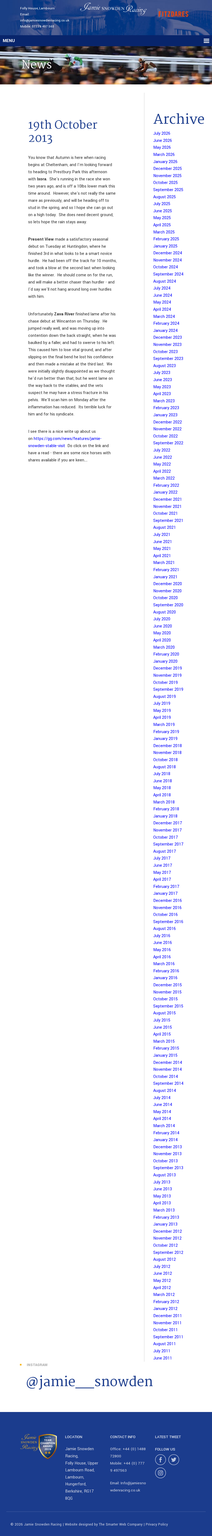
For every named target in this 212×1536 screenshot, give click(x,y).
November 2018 (167, 753)
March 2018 (164, 802)
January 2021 (165, 577)
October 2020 (165, 598)
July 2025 (161, 204)
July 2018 (161, 774)
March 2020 (164, 647)
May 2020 (162, 633)
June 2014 (162, 1105)
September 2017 (168, 844)
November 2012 (167, 1238)
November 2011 (167, 1323)
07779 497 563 (43, 26)
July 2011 (161, 1351)
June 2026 (162, 141)
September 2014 (168, 1083)
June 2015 (162, 1027)
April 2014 (162, 1119)
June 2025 (162, 211)
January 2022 (165, 492)
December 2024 (167, 253)
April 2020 (162, 640)
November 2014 (167, 1069)
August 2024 (164, 281)
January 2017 (165, 893)
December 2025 (167, 169)
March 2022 (164, 478)
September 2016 (168, 922)
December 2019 (167, 668)
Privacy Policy (157, 1524)
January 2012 (165, 1309)
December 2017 (167, 823)
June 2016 (162, 943)
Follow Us (165, 1449)
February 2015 (166, 1048)
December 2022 (167, 422)
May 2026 (162, 147)
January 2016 (165, 978)
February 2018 (166, 809)
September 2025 (168, 190)
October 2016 (165, 915)
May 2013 (162, 1196)
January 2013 (165, 1224)
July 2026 (161, 133)
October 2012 (165, 1245)
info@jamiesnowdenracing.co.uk (44, 20)
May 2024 (162, 302)
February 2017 (166, 887)
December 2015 (167, 985)
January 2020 (165, 661)
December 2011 (167, 1316)
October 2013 (165, 1161)
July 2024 (162, 288)
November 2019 (167, 675)
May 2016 (162, 950)
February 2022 (166, 485)
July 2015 (161, 1020)
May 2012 (162, 1281)
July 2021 (161, 535)
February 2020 (166, 654)
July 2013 (161, 1182)
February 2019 (166, 732)
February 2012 (166, 1302)
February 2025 (166, 239)
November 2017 (167, 830)
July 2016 (161, 936)
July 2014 (162, 1098)
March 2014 (164, 1126)
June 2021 (162, 542)
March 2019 (164, 725)
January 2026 (165, 162)
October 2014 (165, 1077)
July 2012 (161, 1267)
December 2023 (167, 337)
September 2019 (168, 689)
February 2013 (166, 1217)
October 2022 (165, 436)
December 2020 (167, 584)
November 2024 (167, 260)
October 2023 (165, 352)
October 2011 (165, 1330)
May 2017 (162, 873)
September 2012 (168, 1253)
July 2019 (161, 703)
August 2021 (164, 527)
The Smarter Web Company (120, 1524)
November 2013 (167, 1154)
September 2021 (168, 521)
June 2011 (162, 1358)
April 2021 (162, 556)
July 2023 (161, 373)
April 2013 (162, 1203)
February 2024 (166, 323)
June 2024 (162, 295)
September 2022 (168, 443)
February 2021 (166, 570)
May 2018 (162, 788)
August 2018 (164, 767)
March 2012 (164, 1295)
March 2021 (164, 563)
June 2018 (162, 781)
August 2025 (164, 197)
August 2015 (164, 1013)
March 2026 (164, 155)
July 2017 (162, 858)
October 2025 (165, 183)
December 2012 (167, 1231)
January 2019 (165, 739)
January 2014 (165, 1140)
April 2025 (162, 225)
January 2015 (165, 1055)
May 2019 (162, 711)
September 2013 (168, 1168)
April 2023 (162, 394)
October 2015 (165, 999)
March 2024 (164, 317)
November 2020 (167, 591)
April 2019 (162, 717)
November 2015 (167, 992)
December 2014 (167, 1063)
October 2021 (165, 513)
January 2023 (165, 415)
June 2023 (162, 380)
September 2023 (168, 359)
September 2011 (168, 1337)
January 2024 (165, 331)
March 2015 (164, 1041)
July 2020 (161, 619)
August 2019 (164, 697)
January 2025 (165, 246)
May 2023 (162, 387)
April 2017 (162, 879)
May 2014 (162, 1112)
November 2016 (167, 908)
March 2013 (164, 1210)
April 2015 (162, 1034)
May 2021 (162, 549)
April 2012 (162, 1288)
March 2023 (164, 401)
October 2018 (165, 760)
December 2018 (167, 746)
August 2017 (164, 851)
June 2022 (162, 457)
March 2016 (164, 964)
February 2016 (166, 971)
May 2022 (162, 464)
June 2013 (162, 1189)
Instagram (37, 1364)
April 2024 (162, 309)
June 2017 (162, 865)
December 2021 (167, 499)
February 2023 (166, 408)
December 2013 (167, 1147)
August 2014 (164, 1091)
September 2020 (168, 605)
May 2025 (162, 218)
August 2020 (164, 612)
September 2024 (168, 274)
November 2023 (167, 345)
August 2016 (164, 929)
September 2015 (168, 1006)
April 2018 (162, 795)
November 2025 (167, 176)
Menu (9, 41)
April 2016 (162, 957)
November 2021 (167, 507)
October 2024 (165, 267)
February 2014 (166, 1133)
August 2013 (164, 1175)
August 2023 (164, 366)
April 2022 (162, 471)
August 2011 (164, 1344)
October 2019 (165, 683)
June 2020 (162, 626)
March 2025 (164, 232)
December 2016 (167, 901)
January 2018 (165, 816)
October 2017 (165, 837)
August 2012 (164, 1259)
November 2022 (167, 429)
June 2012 (162, 1273)
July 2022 (161, 450)
